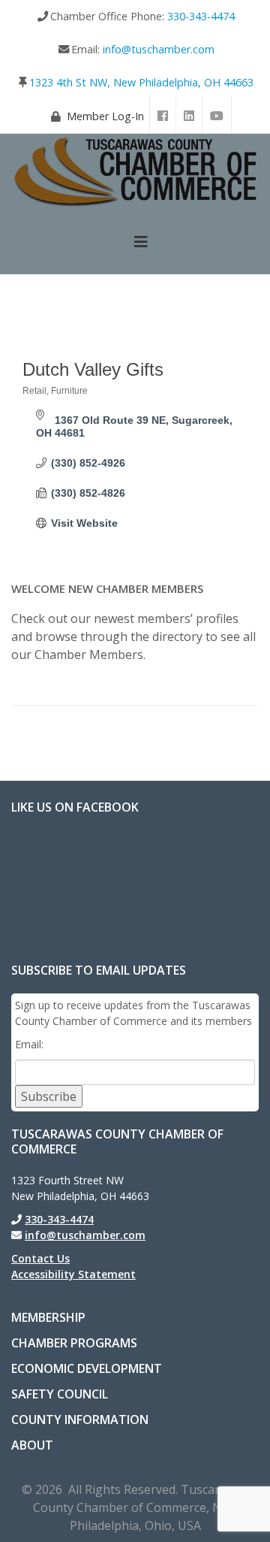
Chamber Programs (74, 1343)
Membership (48, 1317)
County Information (79, 1419)
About (32, 1445)
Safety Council (59, 1394)
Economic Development (86, 1368)
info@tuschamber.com (158, 49)
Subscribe (48, 1096)
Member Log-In (105, 116)
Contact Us (40, 1258)
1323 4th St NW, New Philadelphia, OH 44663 (141, 82)
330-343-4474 (201, 16)
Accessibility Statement (73, 1274)
